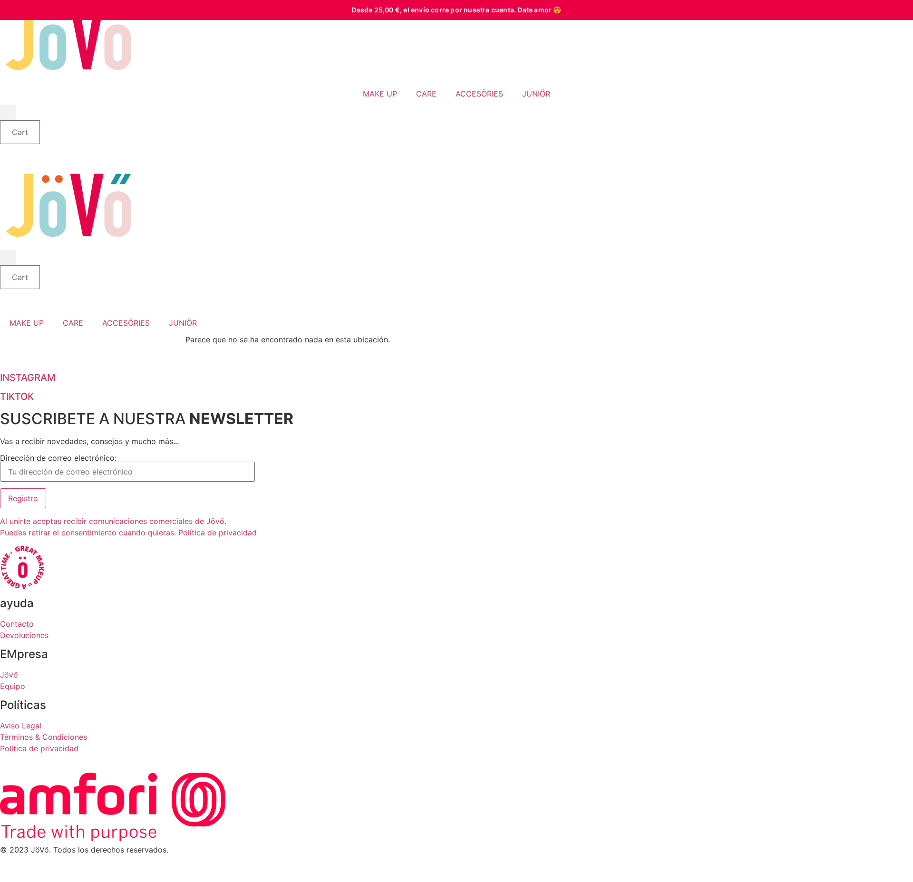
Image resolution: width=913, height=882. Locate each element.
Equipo (12, 686)
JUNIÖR (536, 93)
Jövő (9, 674)
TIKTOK (17, 396)
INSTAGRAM (28, 377)
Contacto (17, 624)
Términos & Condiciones (43, 737)
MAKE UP (380, 93)
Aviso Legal (20, 725)
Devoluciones (24, 635)
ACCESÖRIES (479, 93)
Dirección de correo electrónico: (58, 458)
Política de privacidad (39, 748)
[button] (8, 112)
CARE (426, 93)
